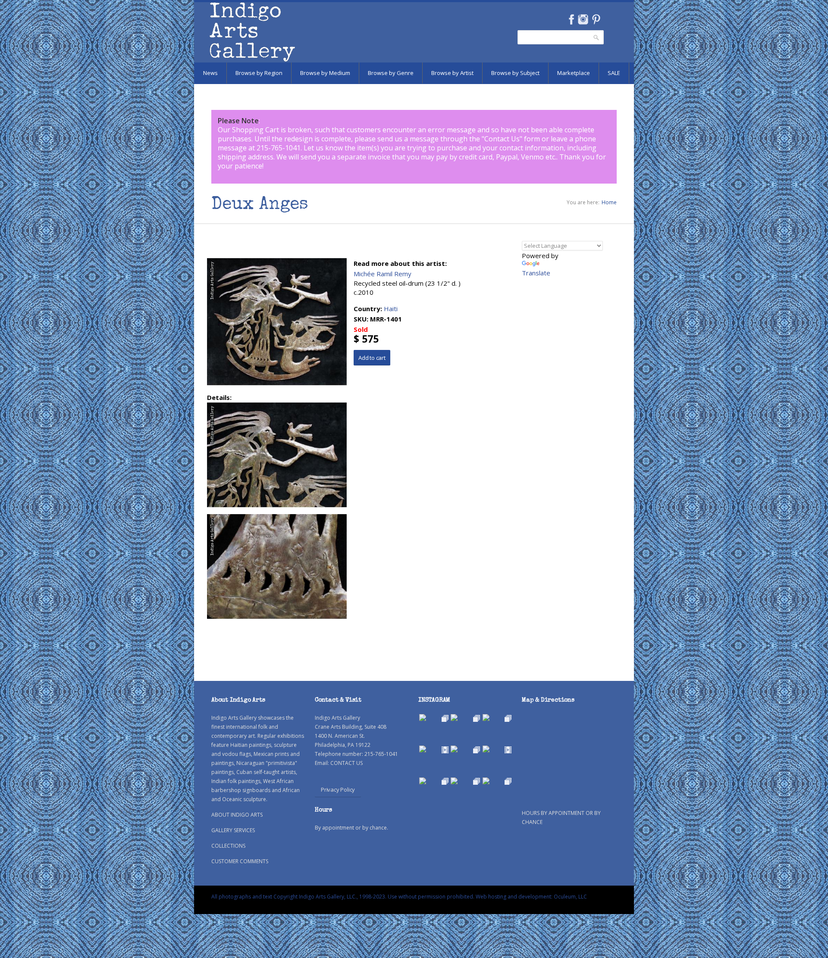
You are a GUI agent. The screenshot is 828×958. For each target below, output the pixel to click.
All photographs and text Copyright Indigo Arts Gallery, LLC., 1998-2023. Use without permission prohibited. (342, 896)
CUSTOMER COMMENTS (239, 861)
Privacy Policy (338, 789)
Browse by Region (258, 73)
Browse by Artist (452, 73)
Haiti (391, 308)
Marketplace (573, 73)
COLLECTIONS (228, 845)
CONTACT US (346, 763)
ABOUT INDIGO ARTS (237, 814)
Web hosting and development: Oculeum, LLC (531, 896)
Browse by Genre (391, 73)
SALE (614, 73)
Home (609, 202)
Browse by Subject (515, 73)
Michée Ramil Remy (382, 273)
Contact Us (502, 139)
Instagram (582, 19)
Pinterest (596, 19)
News (210, 73)
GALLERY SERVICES (233, 830)
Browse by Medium (325, 73)
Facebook (571, 19)
